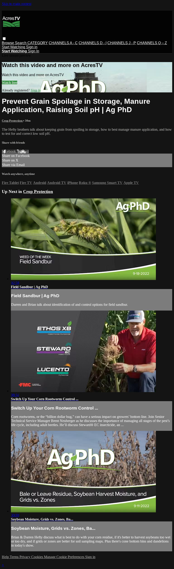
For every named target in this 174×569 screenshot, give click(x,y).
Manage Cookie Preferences (64, 557)
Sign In (33, 51)
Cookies (37, 557)
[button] (4, 38)
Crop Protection (12, 120)
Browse (8, 43)
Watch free (9, 82)
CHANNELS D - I (92, 43)
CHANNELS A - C (63, 43)
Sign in (31, 47)
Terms (14, 557)
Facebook (9, 151)
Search (21, 43)
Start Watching (14, 47)
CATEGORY (37, 43)
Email (24, 151)
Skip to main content (16, 4)
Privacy (25, 557)
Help (6, 557)
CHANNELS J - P (121, 43)
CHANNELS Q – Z (152, 43)
